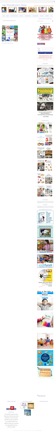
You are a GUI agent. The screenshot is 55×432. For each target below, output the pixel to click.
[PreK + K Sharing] (31, 408)
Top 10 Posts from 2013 (7, 43)
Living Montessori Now (27, 8)
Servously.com (39, 430)
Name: (39, 48)
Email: (39, 50)
